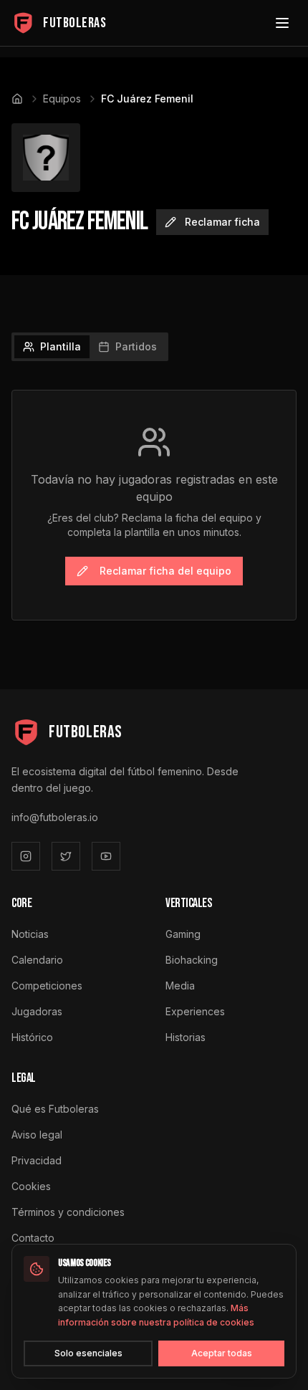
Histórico (32, 1037)
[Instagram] (25, 856)
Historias (185, 1037)
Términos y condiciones (68, 1212)
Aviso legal (36, 1134)
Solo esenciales (88, 1353)
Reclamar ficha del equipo (165, 571)
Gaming (183, 934)
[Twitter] (66, 856)
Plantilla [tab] (60, 346)
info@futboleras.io (54, 817)
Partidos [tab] (136, 346)
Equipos (62, 98)
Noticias (30, 934)
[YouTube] (106, 856)
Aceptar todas (221, 1353)
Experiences (195, 1011)
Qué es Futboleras (55, 1109)
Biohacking (191, 960)
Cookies (31, 1186)
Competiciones (46, 985)
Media (180, 985)
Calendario (37, 960)
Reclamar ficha (222, 222)
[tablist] (89, 346)
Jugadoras (36, 1011)
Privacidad (36, 1160)
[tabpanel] (154, 505)
